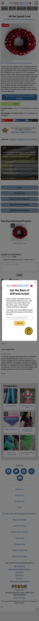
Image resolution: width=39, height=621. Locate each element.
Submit (20, 323)
